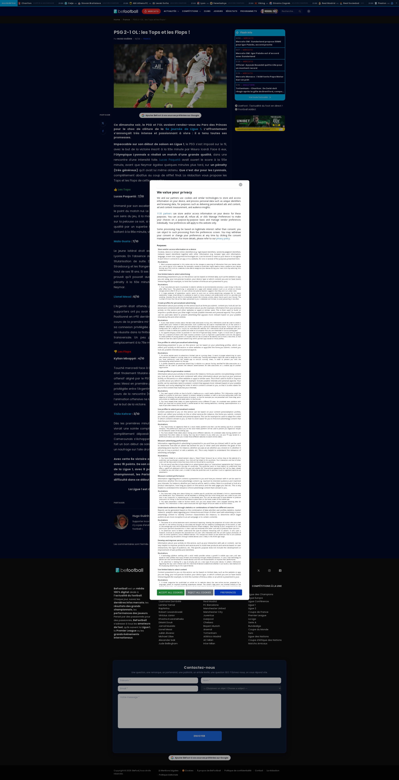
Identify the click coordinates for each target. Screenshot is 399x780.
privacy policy (223, 238)
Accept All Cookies (171, 592)
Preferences (228, 592)
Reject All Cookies (199, 592)
